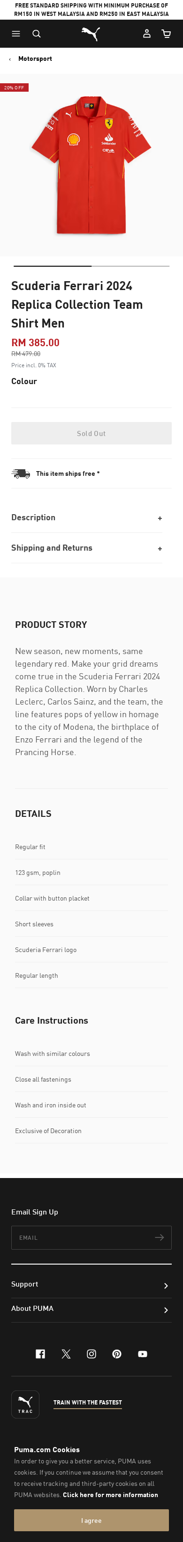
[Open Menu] (18, 33)
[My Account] (147, 34)
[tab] (53, 266)
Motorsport (35, 58)
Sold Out (91, 433)
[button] (18, 33)
